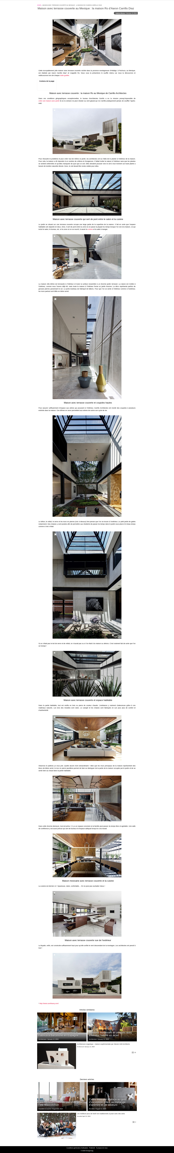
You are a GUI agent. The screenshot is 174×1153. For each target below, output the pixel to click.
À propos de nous (101, 1148)
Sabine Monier (120, 13)
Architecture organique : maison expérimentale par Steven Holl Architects (103, 1044)
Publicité (92, 1148)
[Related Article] (112, 1026)
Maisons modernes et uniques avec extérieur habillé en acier (110, 1034)
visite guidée (64, 75)
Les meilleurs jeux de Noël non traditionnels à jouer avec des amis (101, 1114)
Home (39, 5)
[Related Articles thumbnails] (56, 1058)
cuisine (90, 229)
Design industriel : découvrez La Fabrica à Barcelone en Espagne (58, 1034)
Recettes (92, 1109)
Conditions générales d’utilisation (77, 1148)
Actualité (79, 1116)
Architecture (93, 1039)
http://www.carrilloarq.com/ (49, 1003)
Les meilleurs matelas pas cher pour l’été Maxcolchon (61, 1103)
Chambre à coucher (45, 1109)
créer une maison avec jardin (49, 101)
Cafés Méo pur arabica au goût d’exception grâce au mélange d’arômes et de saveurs (108, 1102)
